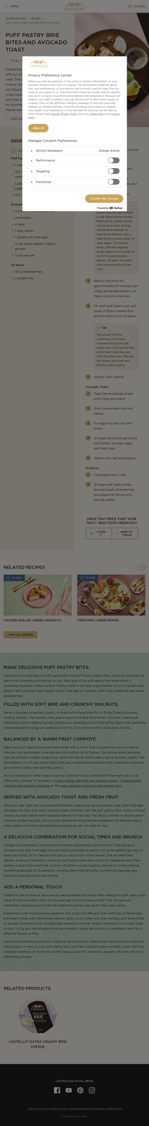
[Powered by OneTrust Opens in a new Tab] (111, 209)
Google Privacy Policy (64, 114)
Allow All (38, 128)
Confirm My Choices (104, 198)
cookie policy (97, 114)
